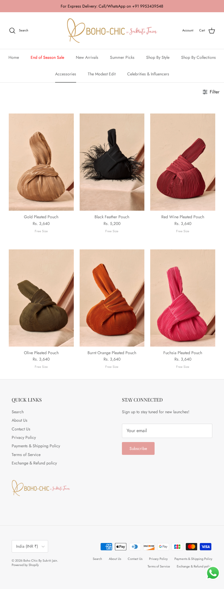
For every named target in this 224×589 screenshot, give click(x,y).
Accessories (65, 74)
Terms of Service (26, 454)
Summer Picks (122, 57)
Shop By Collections (198, 57)
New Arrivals (87, 57)
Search (18, 412)
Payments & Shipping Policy (36, 446)
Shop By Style (157, 57)
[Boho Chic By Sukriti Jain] (112, 30)
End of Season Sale (47, 57)
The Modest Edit (102, 74)
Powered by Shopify (25, 565)
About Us (19, 420)
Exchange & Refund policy (34, 463)
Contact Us (21, 429)
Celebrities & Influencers (148, 74)
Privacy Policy (24, 437)
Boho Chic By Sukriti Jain (40, 560)
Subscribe (138, 448)
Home (13, 57)
